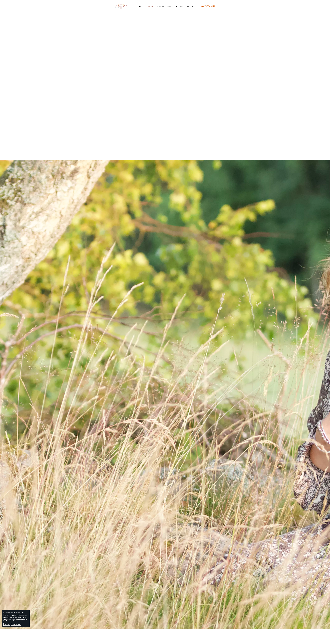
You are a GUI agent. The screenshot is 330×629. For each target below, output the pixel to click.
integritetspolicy (23, 615)
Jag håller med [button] (16, 624)
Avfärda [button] (7, 624)
